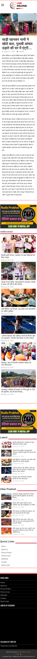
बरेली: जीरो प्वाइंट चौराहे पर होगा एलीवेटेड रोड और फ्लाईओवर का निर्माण (24, 504)
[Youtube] (21, 654)
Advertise (4, 559)
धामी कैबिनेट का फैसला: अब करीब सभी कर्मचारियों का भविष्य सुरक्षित (24, 460)
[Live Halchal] (18, 5)
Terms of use (5, 556)
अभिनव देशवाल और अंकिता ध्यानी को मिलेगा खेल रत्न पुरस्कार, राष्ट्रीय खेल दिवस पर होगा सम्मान (18, 337)
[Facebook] (16, 654)
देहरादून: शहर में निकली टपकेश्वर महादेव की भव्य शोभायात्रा (22, 478)
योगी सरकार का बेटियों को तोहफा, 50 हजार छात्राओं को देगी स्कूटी (24, 512)
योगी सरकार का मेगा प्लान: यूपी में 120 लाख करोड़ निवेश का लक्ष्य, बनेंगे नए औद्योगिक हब (24, 530)
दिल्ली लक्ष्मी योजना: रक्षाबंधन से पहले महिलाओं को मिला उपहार (23, 443)
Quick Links (5, 565)
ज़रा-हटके (21, 51)
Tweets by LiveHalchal (8, 646)
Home (3, 546)
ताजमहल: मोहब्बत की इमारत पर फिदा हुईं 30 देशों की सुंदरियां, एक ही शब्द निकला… (18, 390)
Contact (4, 562)
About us (4, 549)
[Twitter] (18, 654)
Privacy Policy (6, 552)
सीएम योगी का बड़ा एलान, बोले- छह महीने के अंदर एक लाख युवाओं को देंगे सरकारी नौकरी (23, 521)
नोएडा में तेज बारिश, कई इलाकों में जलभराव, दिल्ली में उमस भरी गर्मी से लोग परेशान (18, 283)
